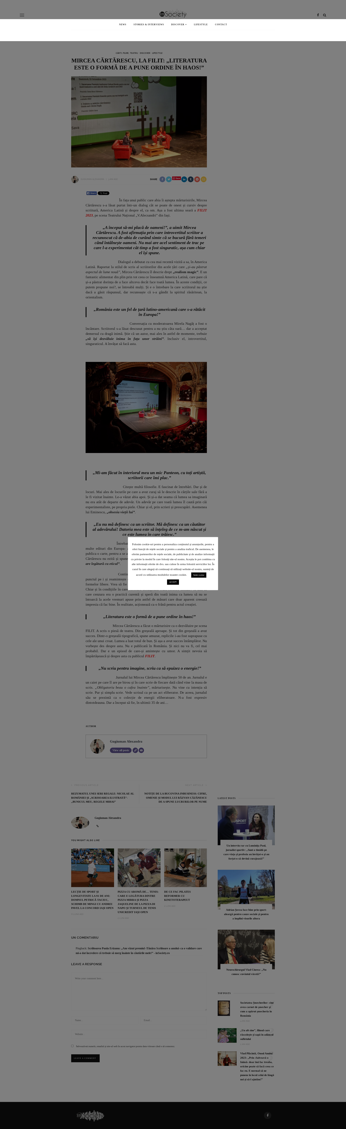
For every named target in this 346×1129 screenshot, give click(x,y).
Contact (221, 24)
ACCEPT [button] (173, 582)
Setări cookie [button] (198, 575)
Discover (177, 24)
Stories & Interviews (149, 24)
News (122, 24)
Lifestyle (201, 24)
